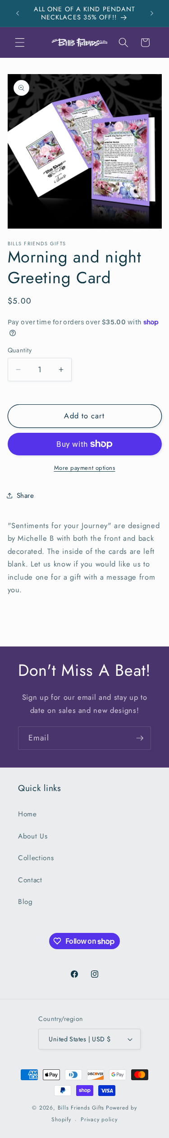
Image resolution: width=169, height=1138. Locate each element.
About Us (32, 836)
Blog (25, 902)
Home (27, 814)
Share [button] (25, 496)
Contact (30, 880)
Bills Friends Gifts (81, 1108)
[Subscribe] (140, 738)
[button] (20, 42)
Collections (36, 858)
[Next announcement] (152, 13)
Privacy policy (99, 1119)
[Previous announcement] (17, 13)
